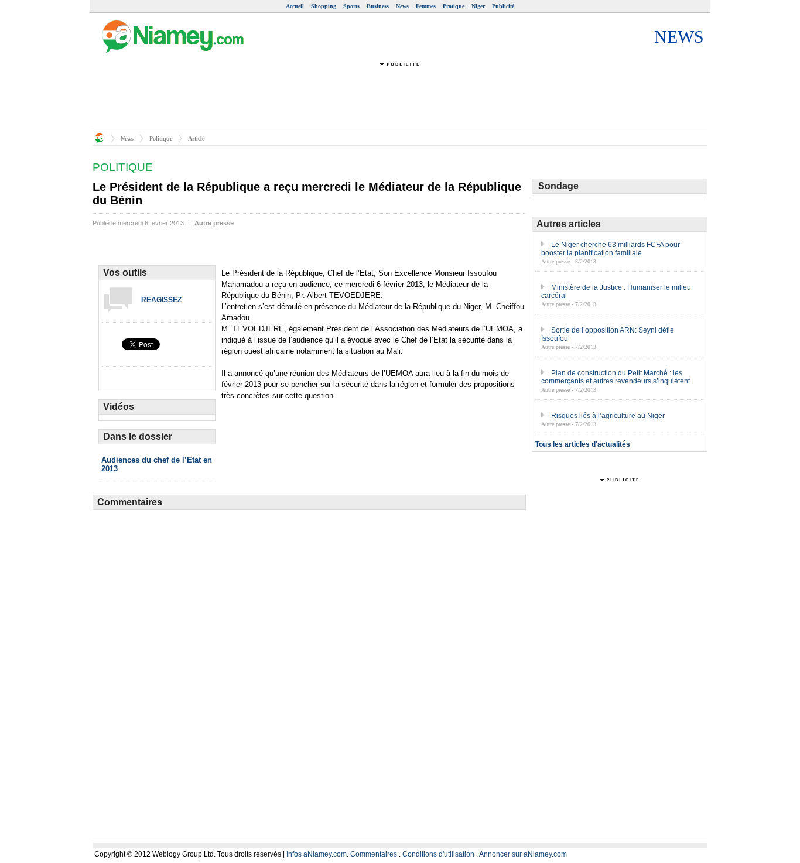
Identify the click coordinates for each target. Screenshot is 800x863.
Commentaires (373, 854)
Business (378, 6)
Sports (351, 6)
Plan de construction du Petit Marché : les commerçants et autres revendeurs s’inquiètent (615, 377)
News (402, 6)
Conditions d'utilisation (438, 854)
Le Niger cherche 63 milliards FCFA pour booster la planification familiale (610, 249)
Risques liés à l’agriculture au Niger (608, 416)
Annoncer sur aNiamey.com (523, 854)
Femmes (426, 6)
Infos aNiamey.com (316, 854)
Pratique (453, 6)
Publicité (503, 6)
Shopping (323, 6)
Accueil (295, 6)
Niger (478, 6)
